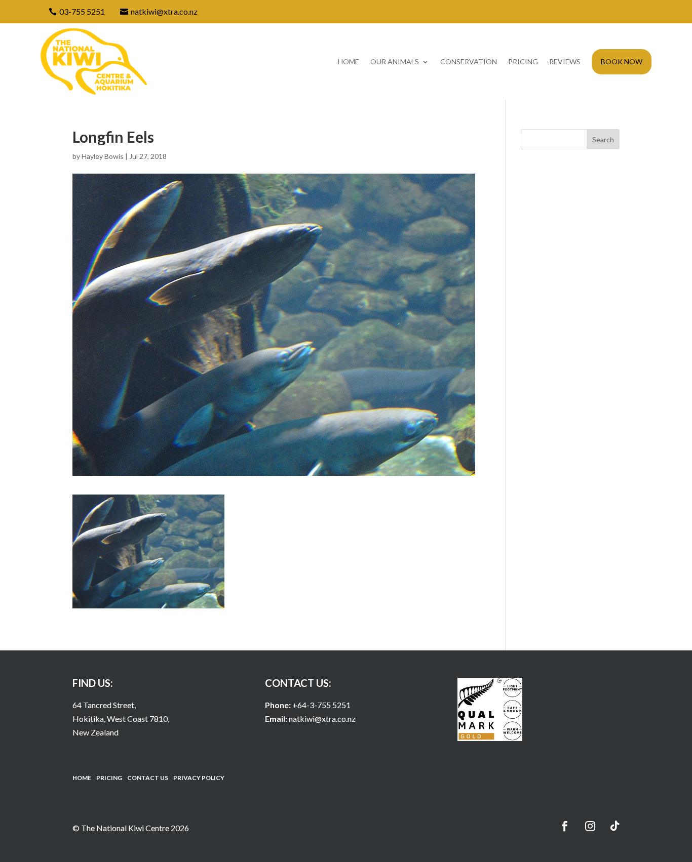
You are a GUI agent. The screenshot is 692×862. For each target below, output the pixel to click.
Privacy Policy (198, 778)
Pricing (523, 61)
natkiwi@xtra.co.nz (322, 718)
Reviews (565, 61)
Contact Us (147, 778)
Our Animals (394, 61)
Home (348, 61)
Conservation (468, 61)
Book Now (621, 61)
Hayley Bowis (103, 156)
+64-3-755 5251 (321, 705)
